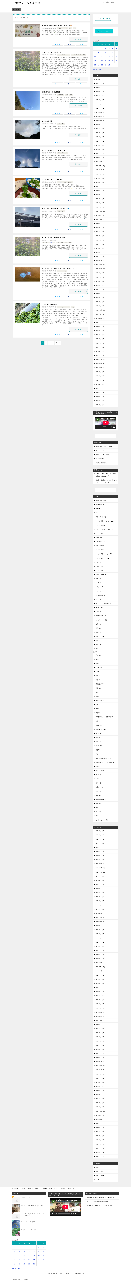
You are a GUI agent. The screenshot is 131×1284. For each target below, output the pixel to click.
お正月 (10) (99, 537)
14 (98, 56)
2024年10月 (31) (100, 170)
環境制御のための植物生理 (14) (104, 717)
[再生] (97, 427)
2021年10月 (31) (100, 318)
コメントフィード (101, 1175)
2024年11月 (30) (100, 166)
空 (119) (98, 750)
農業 (75, 28)
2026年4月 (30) (100, 95)
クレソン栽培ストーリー (64, 54)
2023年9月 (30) (100, 223)
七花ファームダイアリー (28, 3)
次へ (57, 343)
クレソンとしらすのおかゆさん (52, 179)
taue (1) (98, 512)
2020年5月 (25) (100, 388)
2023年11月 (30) (100, 215)
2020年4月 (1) (100, 392)
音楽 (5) (98, 816)
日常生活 (70, 182)
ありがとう (60, 28)
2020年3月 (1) (100, 396)
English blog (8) (100, 504)
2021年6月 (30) (100, 334)
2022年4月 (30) (100, 293)
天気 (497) (99, 640)
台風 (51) (98, 624)
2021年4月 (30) (100, 343)
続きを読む (78, 39)
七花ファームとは (25, 1197)
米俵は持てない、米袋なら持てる (29, 1222)
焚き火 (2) (98, 708)
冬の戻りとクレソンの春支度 (51, 52)
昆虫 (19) (98, 688)
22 (102, 60)
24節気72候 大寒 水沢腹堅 (51, 92)
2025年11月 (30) (100, 116)
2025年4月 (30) (100, 145)
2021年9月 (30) (100, 322)
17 (109, 56)
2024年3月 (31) (100, 199)
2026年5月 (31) (100, 91)
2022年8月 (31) (100, 277)
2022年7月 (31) (100, 281)
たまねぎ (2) (99, 566)
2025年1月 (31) (100, 157)
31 (109, 65)
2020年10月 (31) (100, 367)
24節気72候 (60, 94)
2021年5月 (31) (100, 339)
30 (105, 65)
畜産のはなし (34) (101, 729)
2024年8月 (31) (100, 178)
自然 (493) (99, 766)
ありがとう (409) (100, 525)
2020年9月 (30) (100, 372)
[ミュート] (111, 427)
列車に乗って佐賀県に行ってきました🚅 (55, 208)
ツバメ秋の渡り (100, 458)
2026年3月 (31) (100, 100)
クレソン (60, 182)
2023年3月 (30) (100, 248)
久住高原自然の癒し (101, 463)
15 (102, 56)
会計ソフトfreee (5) (101, 620)
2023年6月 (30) (100, 236)
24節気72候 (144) (101, 500)
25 (112, 60)
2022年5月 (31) (100, 289)
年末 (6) (98, 675)
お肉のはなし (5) (100, 541)
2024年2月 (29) (100, 203)
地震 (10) (98, 628)
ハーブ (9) (98, 583)
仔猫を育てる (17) (101, 615)
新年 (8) (98, 680)
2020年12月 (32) (100, 359)
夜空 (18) (98, 632)
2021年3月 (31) (100, 347)
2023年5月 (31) (100, 240)
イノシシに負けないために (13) (104, 529)
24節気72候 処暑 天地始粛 (104, 446)
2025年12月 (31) (100, 112)
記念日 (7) (98, 778)
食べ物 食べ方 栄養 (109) (103, 820)
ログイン (98, 1167)
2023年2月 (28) (100, 252)
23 (105, 60)
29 (102, 65)
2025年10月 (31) (100, 120)
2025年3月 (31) (100, 149)
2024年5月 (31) (100, 190)
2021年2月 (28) (100, 351)
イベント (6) (99, 533)
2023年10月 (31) (100, 219)
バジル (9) (98, 591)
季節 (67, 94)
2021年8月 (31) (100, 326)
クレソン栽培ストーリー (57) (104, 554)
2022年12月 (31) (100, 260)
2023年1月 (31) (100, 256)
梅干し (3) (98, 696)
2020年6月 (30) (100, 384)
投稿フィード (99, 1171)
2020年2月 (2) (100, 400)
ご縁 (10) (98, 562)
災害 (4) (98, 704)
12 (116, 52)
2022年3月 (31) (100, 297)
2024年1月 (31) (100, 207)
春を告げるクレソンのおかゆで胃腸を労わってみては (59, 268)
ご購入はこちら (79, 1273)
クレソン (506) (100, 550)
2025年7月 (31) (100, 133)
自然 (71, 94)
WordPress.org (100, 1179)
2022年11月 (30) (100, 264)
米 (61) (98, 754)
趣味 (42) (98, 791)
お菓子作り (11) (100, 545)
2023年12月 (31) (100, 211)
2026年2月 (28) (100, 104)
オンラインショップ (105, 31)
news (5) (98, 508)
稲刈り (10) (99, 745)
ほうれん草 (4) (100, 607)
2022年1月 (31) (100, 306)
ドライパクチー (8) (101, 574)
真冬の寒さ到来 (47, 121)
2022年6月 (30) (100, 285)
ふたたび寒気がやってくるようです (53, 150)
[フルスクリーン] (114, 427)
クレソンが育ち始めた (49, 304)
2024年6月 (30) (100, 186)
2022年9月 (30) (100, 273)
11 (112, 52)
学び (66, 28)
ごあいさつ (69, 1273)
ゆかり (104, 476)
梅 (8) (97, 692)
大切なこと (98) (100, 636)
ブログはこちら (103, 18)
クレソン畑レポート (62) (103, 558)
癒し (63, 211)
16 (105, 56)
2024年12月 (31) (100, 161)
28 (98, 65)
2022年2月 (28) (100, 302)
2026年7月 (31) (100, 83)
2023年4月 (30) (100, 244)
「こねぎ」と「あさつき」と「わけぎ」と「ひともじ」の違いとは (33, 1214)
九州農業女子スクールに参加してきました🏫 (57, 25)
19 (116, 56)
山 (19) (98, 671)
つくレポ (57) (99, 570)
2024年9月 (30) (100, 174)
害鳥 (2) (98, 663)
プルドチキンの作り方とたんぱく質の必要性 (32, 1205)
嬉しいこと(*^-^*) (100, 450)
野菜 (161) (99, 807)
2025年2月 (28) (100, 153)
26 (116, 60)
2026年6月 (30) (100, 87)
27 (95, 65)
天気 (59, 123)
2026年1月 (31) (100, 108)
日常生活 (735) (100, 684)
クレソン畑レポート (76, 54)
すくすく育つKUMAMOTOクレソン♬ (54, 238)
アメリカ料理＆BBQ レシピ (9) (105, 521)
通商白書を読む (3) (101, 799)
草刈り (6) (98, 774)
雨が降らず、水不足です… (103, 454)
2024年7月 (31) (100, 182)
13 (95, 56)
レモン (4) (98, 611)
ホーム (17, 9)
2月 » (99, 69)
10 (109, 52)
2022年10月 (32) (100, 269)
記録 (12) (98, 783)
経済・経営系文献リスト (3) (103, 758)
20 (95, 60)
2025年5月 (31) (100, 141)
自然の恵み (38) (100, 770)
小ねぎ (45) (99, 667)
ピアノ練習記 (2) (100, 595)
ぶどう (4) (98, 599)
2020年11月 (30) (100, 363)
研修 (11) (98, 741)
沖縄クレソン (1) (100, 700)
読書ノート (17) (100, 787)
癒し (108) (99, 733)
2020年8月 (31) (100, 376)
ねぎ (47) (98, 578)
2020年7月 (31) (100, 380)
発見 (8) (98, 737)
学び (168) (99, 655)
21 (98, 60)
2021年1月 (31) (100, 355)
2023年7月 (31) (100, 231)
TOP (22, 1189)
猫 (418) (98, 712)
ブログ (62, 1273)
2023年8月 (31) (100, 227)
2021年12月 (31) (100, 310)
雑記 (84, 54)
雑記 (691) (99, 811)
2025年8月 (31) (100, 128)
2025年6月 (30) (100, 137)
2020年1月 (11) (100, 405)
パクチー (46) (99, 587)
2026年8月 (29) (100, 79)
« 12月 (95, 69)
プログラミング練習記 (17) (103, 603)
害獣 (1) (98, 659)
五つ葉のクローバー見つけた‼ (28, 1230)
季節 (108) (99, 644)
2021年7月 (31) (100, 330)
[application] (105, 423)
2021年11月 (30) (100, 314)
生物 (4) (98, 721)
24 (109, 60)
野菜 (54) (98, 803)
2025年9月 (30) (100, 124)
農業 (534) (99, 795)
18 (112, 56)
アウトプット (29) (101, 517)
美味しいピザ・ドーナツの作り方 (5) (106, 762)
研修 (70, 28)
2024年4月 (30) (100, 194)
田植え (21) (99, 725)
